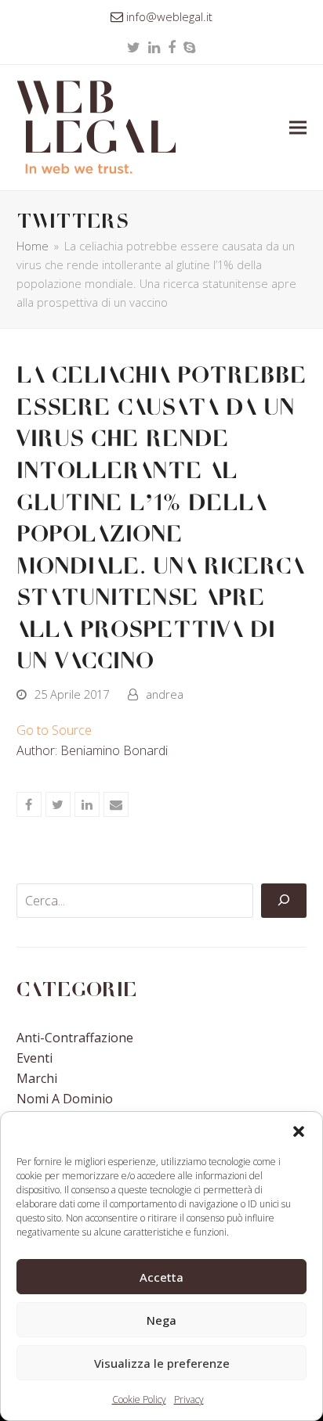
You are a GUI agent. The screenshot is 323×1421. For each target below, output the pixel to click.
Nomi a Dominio (64, 1098)
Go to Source (54, 730)
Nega (161, 1320)
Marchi (36, 1078)
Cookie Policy (139, 1399)
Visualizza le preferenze (162, 1363)
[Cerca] (284, 900)
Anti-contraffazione (74, 1037)
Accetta (161, 1277)
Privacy (189, 1399)
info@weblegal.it (169, 16)
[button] (299, 1131)
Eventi (34, 1058)
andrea (164, 694)
